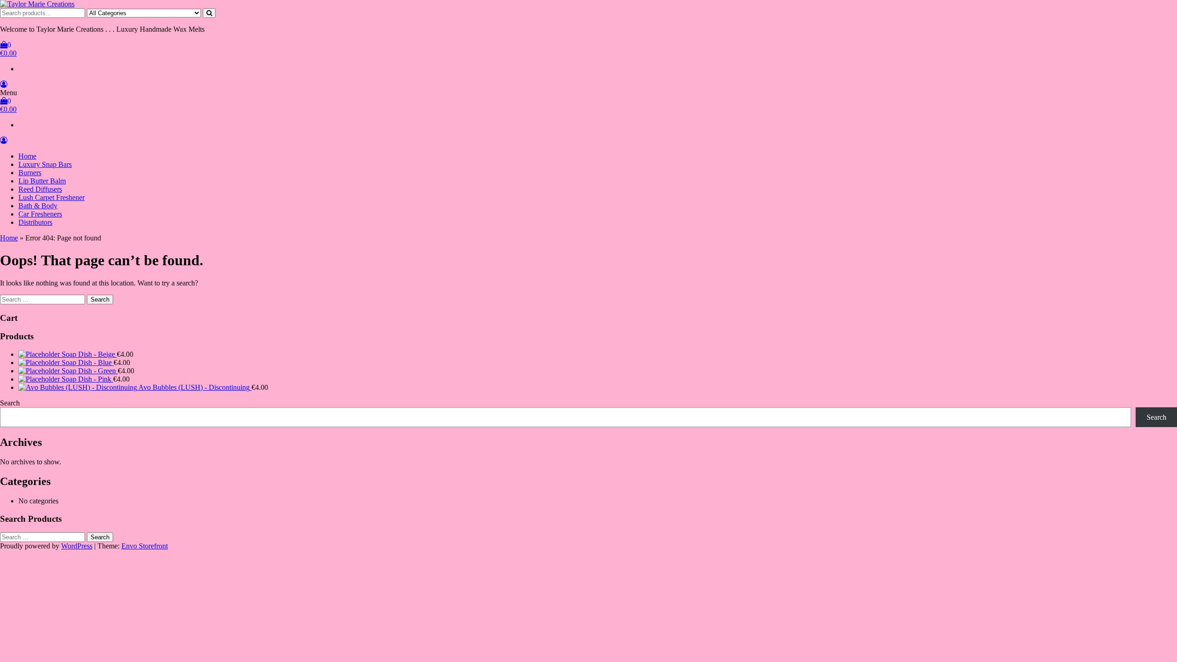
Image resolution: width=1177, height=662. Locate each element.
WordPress (76, 546)
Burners (29, 173)
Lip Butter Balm (42, 181)
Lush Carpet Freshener (51, 197)
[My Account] (3, 84)
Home (27, 156)
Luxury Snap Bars (45, 164)
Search (10, 403)
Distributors (35, 222)
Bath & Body (37, 206)
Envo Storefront (144, 546)
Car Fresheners (40, 214)
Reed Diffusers (40, 189)
